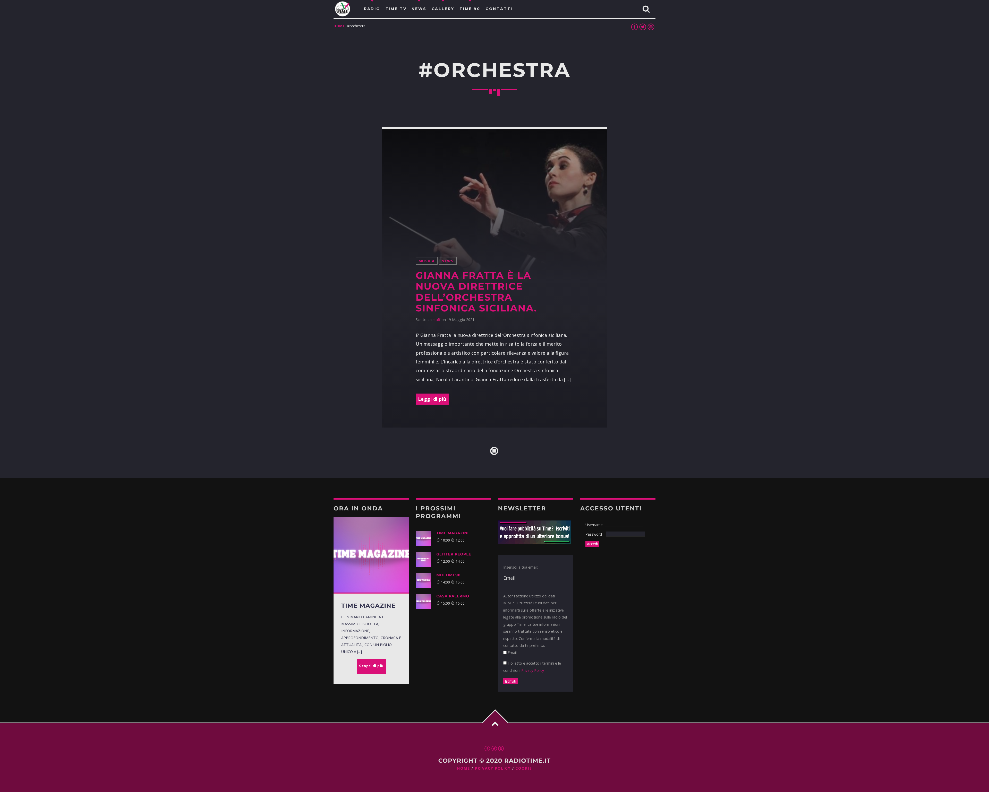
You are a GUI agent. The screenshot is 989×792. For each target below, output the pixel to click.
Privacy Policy (532, 670)
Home (339, 25)
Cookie (523, 768)
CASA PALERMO (452, 596)
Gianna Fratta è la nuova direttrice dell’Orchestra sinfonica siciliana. (476, 292)
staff (436, 319)
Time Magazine (453, 533)
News (447, 260)
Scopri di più (371, 665)
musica (427, 260)
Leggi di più (432, 399)
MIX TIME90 (448, 575)
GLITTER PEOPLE (453, 554)
